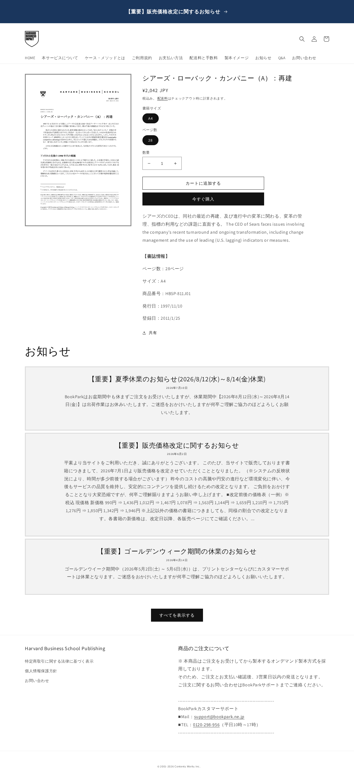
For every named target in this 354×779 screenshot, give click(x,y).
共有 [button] (153, 332)
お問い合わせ (37, 680)
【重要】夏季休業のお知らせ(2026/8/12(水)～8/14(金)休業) (177, 379)
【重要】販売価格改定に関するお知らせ (177, 445)
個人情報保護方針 (41, 670)
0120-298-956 (206, 725)
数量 (146, 152)
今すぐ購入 (203, 199)
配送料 (162, 98)
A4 (150, 118)
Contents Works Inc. (187, 766)
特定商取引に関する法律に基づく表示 (59, 661)
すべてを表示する (177, 615)
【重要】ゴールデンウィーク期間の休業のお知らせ (177, 551)
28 (150, 140)
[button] (302, 39)
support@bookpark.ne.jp (219, 717)
